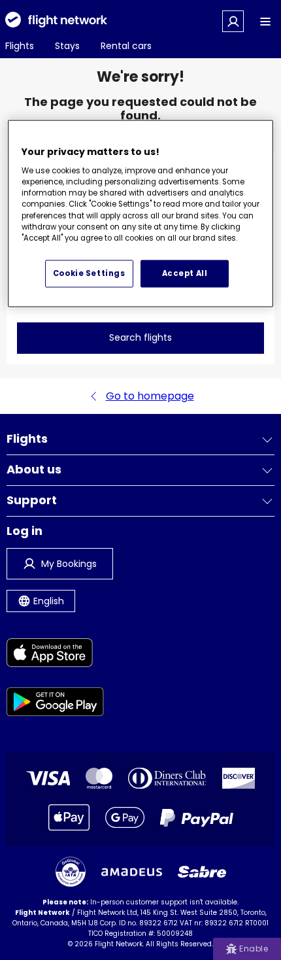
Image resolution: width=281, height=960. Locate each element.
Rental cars (126, 45)
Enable (253, 948)
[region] (140, 214)
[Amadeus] (131, 872)
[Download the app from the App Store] (55, 655)
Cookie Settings (89, 273)
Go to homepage (150, 395)
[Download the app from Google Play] (55, 704)
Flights (19, 45)
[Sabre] (202, 872)
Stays (67, 45)
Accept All (185, 273)
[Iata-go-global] (71, 872)
